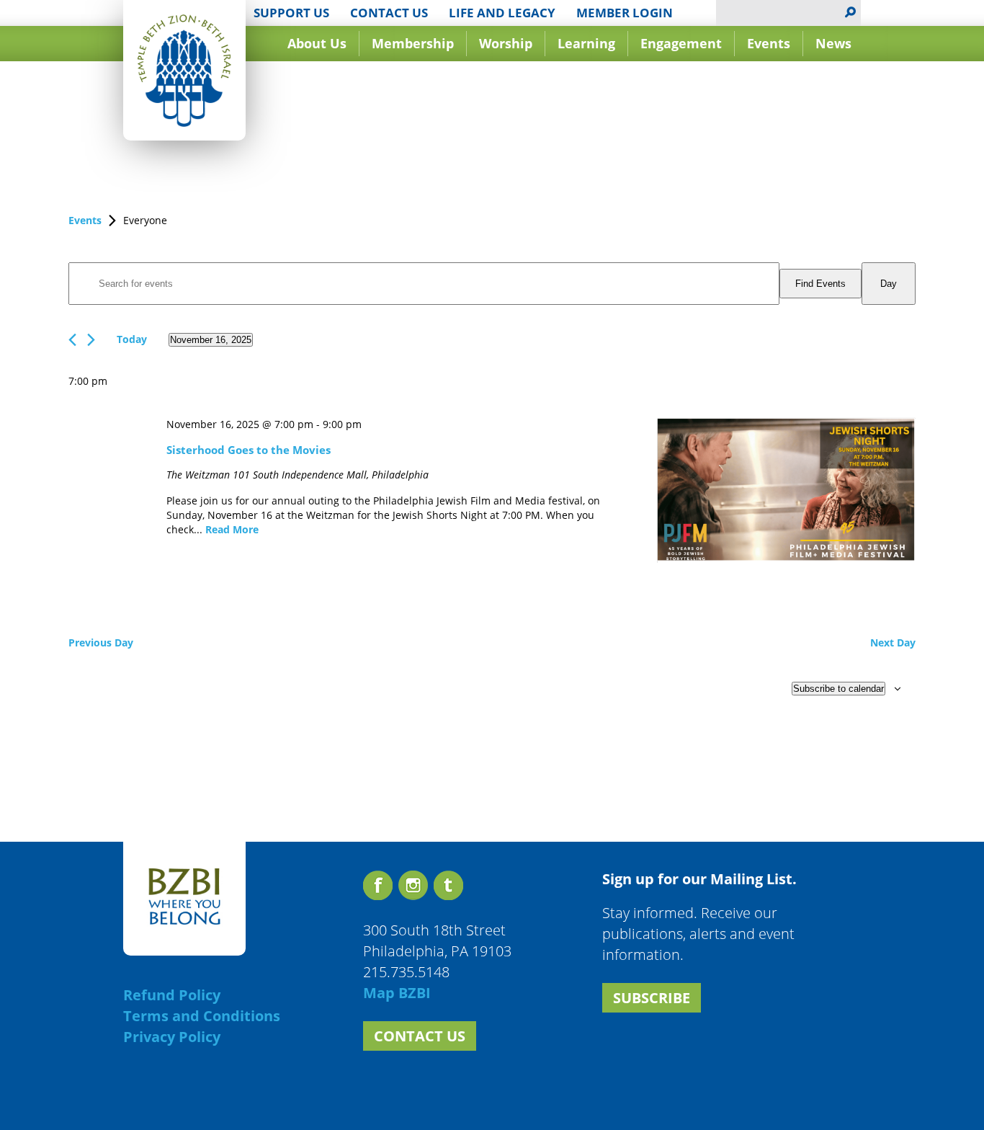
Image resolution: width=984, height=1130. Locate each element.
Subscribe (651, 997)
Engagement (681, 43)
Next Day (893, 642)
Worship (505, 43)
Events (768, 43)
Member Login (624, 12)
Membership (413, 43)
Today (132, 339)
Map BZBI (397, 992)
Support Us (291, 12)
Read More (232, 529)
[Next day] (91, 340)
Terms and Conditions (201, 1016)
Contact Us (389, 12)
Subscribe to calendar (838, 688)
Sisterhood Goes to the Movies (248, 449)
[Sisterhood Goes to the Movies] (786, 491)
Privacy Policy (171, 1036)
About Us (316, 43)
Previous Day (100, 642)
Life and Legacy (502, 12)
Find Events (820, 283)
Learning (586, 43)
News (833, 43)
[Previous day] (72, 340)
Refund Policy (171, 995)
